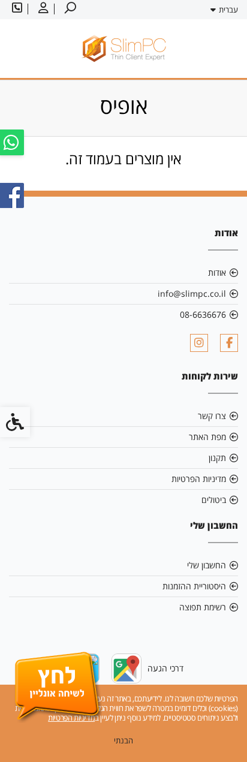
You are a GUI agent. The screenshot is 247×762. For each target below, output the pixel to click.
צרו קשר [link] (212, 415)
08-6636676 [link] (203, 314)
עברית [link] (228, 9)
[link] (69, 9)
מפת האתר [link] (207, 436)
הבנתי (123, 740)
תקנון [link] (217, 457)
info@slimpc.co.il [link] (192, 293)
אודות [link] (217, 272)
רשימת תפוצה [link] (202, 607)
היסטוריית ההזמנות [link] (194, 586)
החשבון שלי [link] (206, 565)
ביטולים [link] (213, 499)
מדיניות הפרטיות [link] (198, 478)
